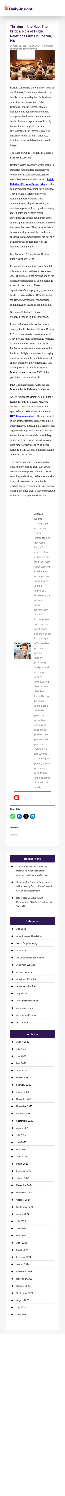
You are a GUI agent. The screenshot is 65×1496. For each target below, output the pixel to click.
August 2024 (22, 1214)
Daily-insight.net (43, 1399)
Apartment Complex (26, 979)
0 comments (31, 48)
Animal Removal (24, 972)
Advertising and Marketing (29, 936)
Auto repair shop (24, 1008)
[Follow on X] (13, 1372)
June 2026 (21, 1056)
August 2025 (22, 1128)
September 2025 (24, 1120)
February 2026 (23, 1084)
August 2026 (22, 1041)
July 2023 (21, 1307)
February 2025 (23, 1171)
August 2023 (22, 1300)
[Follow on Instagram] (20, 1372)
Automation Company (27, 1015)
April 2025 (21, 1156)
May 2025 (21, 1149)
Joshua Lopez (19, 45)
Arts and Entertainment (27, 1000)
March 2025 (22, 1163)
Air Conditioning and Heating (30, 957)
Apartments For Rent (26, 986)
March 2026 (22, 1077)
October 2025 (23, 1113)
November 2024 (24, 1192)
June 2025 (21, 1142)
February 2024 (23, 1257)
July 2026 (21, 1049)
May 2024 (21, 1235)
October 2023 (23, 1286)
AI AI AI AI (21, 950)
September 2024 (24, 1207)
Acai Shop (21, 928)
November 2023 (24, 1278)
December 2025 (24, 1099)
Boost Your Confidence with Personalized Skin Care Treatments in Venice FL (34, 902)
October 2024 (23, 1199)
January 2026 (23, 1092)
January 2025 (23, 1178)
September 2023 (24, 1293)
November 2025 (24, 1106)
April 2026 (21, 1070)
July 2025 (21, 1135)
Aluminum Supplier (25, 964)
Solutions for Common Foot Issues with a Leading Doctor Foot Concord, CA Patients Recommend (34, 886)
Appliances (21, 993)
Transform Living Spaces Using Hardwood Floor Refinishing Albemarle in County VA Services (32, 871)
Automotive (22, 1022)
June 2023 (21, 1314)
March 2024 (22, 1250)
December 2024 (24, 1185)
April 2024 (21, 1242)
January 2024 (23, 1264)
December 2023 (24, 1271)
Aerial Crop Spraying (26, 943)
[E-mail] (16, 798)
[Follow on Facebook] (7, 1372)
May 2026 (21, 1063)
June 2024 (21, 1228)
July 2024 (21, 1221)
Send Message (43, 1475)
